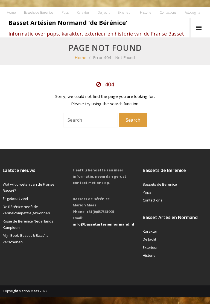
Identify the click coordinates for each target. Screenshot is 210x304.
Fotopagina (192, 12)
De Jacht (104, 12)
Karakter (83, 12)
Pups (65, 12)
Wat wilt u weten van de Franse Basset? (28, 187)
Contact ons (168, 12)
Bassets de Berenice (38, 12)
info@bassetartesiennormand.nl (103, 224)
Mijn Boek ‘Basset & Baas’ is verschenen (25, 238)
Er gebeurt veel (15, 198)
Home (11, 12)
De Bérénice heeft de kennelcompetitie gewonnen (26, 209)
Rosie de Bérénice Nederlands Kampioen (28, 224)
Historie (145, 12)
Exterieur (125, 12)
